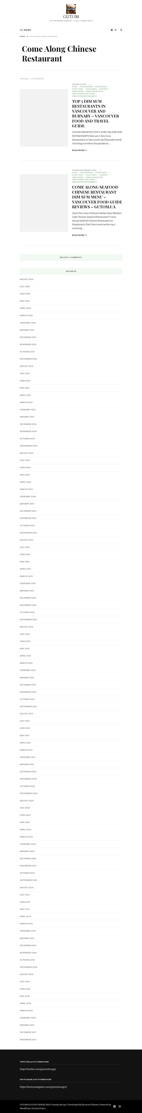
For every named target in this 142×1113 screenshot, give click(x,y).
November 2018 (28, 953)
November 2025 (28, 344)
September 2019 (28, 880)
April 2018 (25, 1003)
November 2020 (28, 779)
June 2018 (25, 989)
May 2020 (25, 822)
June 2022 (25, 641)
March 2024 (26, 489)
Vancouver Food (94, 91)
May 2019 (25, 909)
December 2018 (28, 945)
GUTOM (71, 16)
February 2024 (28, 496)
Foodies (104, 89)
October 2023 (27, 525)
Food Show (101, 87)
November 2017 (28, 1040)
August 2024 (27, 453)
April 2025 (25, 395)
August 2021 (26, 714)
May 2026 (25, 301)
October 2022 (27, 612)
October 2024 (27, 439)
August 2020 (27, 801)
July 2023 (25, 547)
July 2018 (25, 982)
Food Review (86, 87)
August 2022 (26, 627)
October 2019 (27, 873)
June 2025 (25, 381)
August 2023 (26, 540)
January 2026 (27, 330)
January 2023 (27, 591)
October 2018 (27, 960)
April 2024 (25, 482)
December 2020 (28, 772)
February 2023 (28, 583)
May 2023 (25, 562)
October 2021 (27, 699)
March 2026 (26, 315)
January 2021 (27, 764)
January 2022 (27, 678)
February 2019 (28, 931)
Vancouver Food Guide (83, 94)
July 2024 (25, 460)
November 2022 (28, 605)
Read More (78, 150)
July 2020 (25, 808)
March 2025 (26, 402)
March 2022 (26, 663)
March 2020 (26, 837)
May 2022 (25, 649)
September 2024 (28, 446)
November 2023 (28, 518)
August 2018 (26, 974)
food (74, 87)
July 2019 (25, 895)
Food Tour (77, 89)
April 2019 (25, 916)
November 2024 (28, 431)
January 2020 (27, 851)
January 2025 (27, 417)
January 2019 (27, 938)
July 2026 (25, 287)
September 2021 (28, 706)
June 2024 (25, 467)
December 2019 (28, 858)
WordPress (25, 1108)
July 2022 (25, 634)
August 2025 (26, 366)
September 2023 (28, 533)
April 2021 (25, 743)
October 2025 (27, 352)
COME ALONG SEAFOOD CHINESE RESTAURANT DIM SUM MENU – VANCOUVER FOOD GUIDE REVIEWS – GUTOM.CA (97, 196)
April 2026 (25, 308)
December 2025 (28, 337)
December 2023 (28, 511)
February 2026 (28, 323)
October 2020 (27, 786)
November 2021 (28, 692)
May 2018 (25, 996)
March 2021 (26, 750)
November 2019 (28, 866)
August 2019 (26, 888)
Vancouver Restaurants (84, 96)
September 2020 (28, 793)
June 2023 (25, 554)
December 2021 (28, 685)
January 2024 (27, 504)
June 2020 (25, 815)
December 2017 (28, 1032)
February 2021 (28, 757)
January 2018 (27, 1025)
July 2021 (25, 721)
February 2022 (28, 670)
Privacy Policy (38, 1108)
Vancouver (77, 91)
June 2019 (25, 902)
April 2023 (25, 569)
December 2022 (28, 598)
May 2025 (25, 388)
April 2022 (25, 656)
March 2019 (26, 924)
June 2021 (25, 728)
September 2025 (28, 359)
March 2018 (26, 1011)
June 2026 (25, 294)
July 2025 (25, 373)
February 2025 (28, 410)
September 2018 (28, 967)
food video (91, 89)
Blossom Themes (90, 1104)
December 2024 (28, 424)
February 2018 (28, 1018)
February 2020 (28, 844)
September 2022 (28, 620)
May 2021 (24, 735)
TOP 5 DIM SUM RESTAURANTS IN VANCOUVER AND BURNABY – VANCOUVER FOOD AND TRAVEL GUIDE (95, 113)
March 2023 (26, 576)
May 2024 (25, 475)
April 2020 (25, 829)
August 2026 (27, 279)
